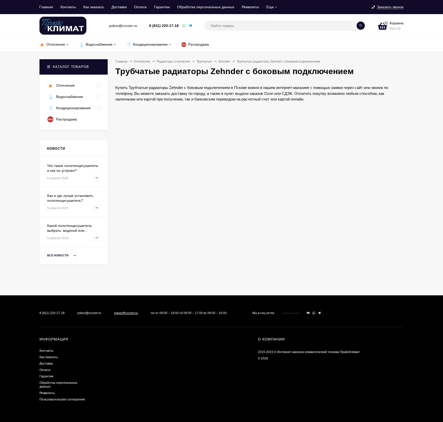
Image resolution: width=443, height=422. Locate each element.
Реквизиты (250, 7)
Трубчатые (204, 61)
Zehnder (224, 61)
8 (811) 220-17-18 (164, 26)
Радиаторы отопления (173, 61)
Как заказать (93, 7)
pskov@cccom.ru (126, 313)
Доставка (119, 7)
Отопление (142, 61)
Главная (46, 7)
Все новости (58, 255)
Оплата (140, 7)
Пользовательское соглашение (62, 399)
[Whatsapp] (184, 25)
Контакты (68, 7)
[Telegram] (190, 25)
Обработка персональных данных (205, 7)
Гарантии (162, 7)
